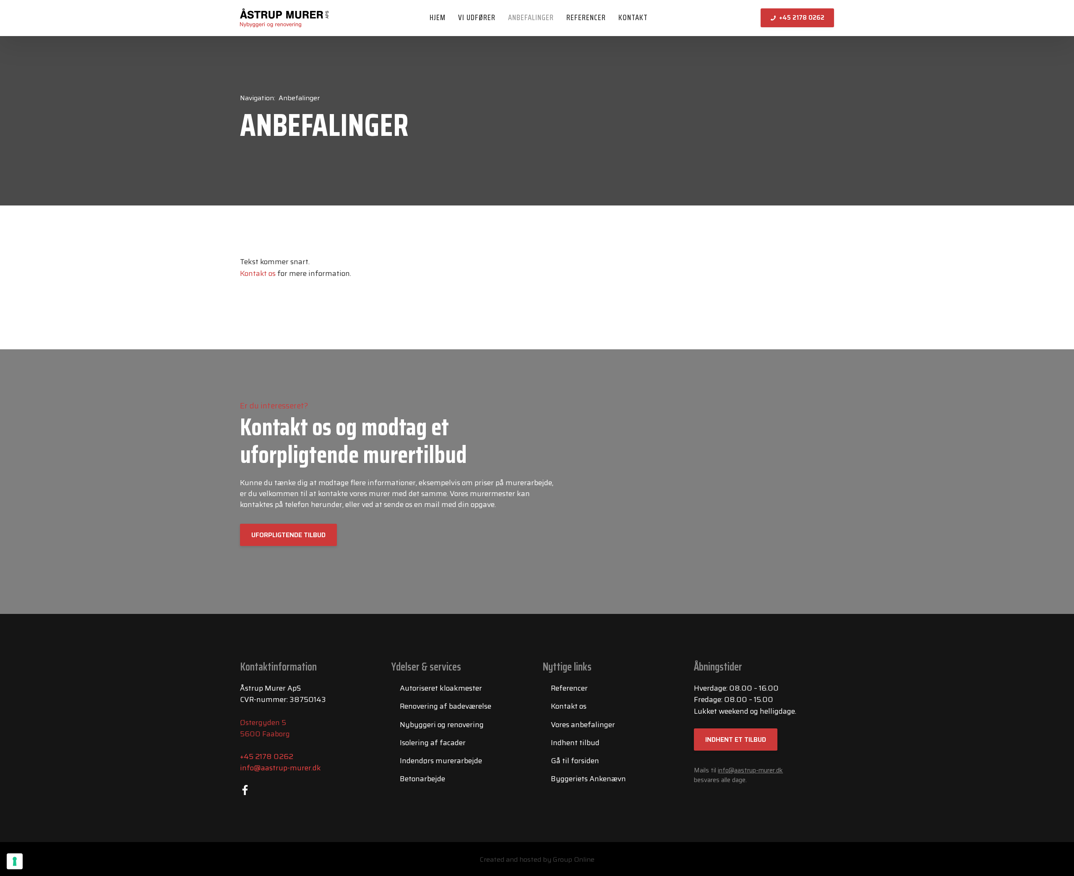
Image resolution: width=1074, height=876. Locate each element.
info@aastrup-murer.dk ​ (750, 770)
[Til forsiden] (284, 17)
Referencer (586, 17)
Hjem (438, 17)
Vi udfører (476, 17)
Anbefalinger (531, 17)
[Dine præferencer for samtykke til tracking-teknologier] (15, 861)
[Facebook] (245, 790)
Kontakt (633, 17)
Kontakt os (258, 273)
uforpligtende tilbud (288, 535)
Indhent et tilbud (735, 739)
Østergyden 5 (263, 722)
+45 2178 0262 (266, 756)
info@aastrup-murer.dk (280, 768)
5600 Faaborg (265, 734)
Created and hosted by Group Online (537, 859)
